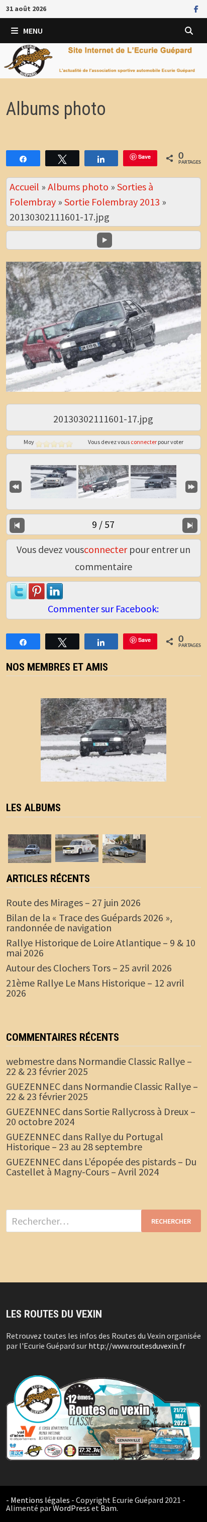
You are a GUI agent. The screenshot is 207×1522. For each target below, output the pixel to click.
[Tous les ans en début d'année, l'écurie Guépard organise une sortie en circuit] (29, 847)
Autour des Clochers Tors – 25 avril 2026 (89, 967)
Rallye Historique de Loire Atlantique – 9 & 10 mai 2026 (100, 947)
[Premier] (16, 486)
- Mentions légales (38, 1500)
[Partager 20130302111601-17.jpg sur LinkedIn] (55, 591)
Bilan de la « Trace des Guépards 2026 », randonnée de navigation (89, 922)
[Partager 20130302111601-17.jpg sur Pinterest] (37, 591)
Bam (108, 1508)
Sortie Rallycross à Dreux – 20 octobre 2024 (100, 1116)
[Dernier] (191, 486)
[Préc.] (17, 524)
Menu (33, 31)
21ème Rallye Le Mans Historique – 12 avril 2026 (95, 987)
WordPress (71, 1508)
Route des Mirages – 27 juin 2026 (73, 902)
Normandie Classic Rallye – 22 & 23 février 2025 (99, 1066)
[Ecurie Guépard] (103, 59)
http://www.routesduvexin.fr (136, 1346)
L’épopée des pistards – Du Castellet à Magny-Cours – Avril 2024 (101, 1166)
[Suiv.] (189, 524)
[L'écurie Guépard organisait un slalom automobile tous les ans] (76, 846)
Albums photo (78, 186)
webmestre (30, 1061)
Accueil (24, 186)
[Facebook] (196, 8)
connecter (144, 442)
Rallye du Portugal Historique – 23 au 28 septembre (84, 1141)
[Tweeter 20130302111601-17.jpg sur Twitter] (19, 591)
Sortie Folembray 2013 (112, 201)
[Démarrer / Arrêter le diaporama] (104, 240)
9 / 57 (103, 524)
